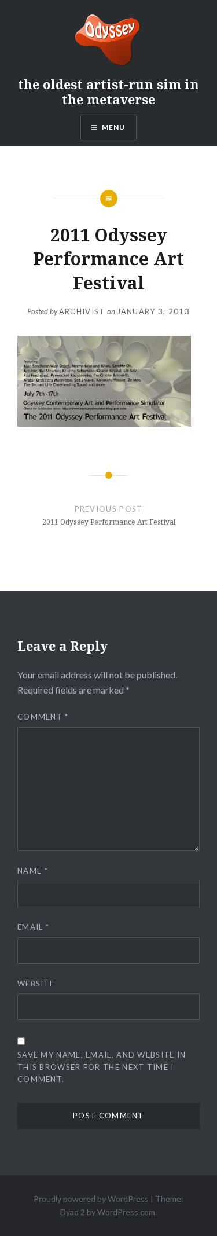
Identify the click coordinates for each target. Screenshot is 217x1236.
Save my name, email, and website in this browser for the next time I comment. (101, 1067)
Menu (114, 127)
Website (35, 983)
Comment (43, 716)
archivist (82, 311)
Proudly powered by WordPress (91, 1199)
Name (32, 870)
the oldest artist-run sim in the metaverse (108, 91)
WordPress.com (126, 1212)
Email (33, 926)
